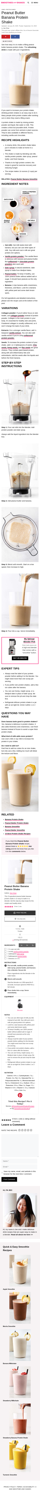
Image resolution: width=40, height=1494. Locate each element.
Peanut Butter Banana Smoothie (24, 179)
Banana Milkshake (9, 1363)
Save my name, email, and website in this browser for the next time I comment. (20, 1172)
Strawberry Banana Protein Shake (15, 1438)
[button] (5, 906)
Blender (20, 1010)
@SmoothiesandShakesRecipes (23, 1106)
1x (21, 945)
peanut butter (22, 956)
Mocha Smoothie (9, 1326)
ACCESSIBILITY (28, 1487)
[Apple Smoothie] (20, 1285)
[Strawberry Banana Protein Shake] (20, 1434)
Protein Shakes (11, 9)
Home (3, 9)
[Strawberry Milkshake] (20, 1397)
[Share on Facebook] (15, 37)
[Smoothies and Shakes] (13, 2)
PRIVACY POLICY (10, 1487)
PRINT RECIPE (21, 913)
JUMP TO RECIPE (8, 41)
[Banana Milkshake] (20, 1359)
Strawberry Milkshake (11, 1400)
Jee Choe (13, 893)
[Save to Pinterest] (5, 37)
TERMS (19, 1487)
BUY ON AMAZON (20, 658)
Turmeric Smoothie (10, 1475)
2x (27, 945)
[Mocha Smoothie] (20, 1322)
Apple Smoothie (9, 1289)
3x (33, 945)
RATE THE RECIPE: (9, 1130)
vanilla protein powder (21, 951)
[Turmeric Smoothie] (20, 1471)
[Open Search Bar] (28, 2)
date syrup (20, 954)
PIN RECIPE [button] (21, 919)
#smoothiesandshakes (22, 1108)
